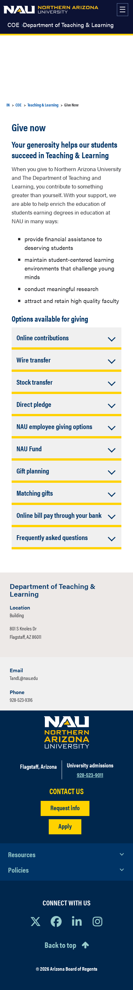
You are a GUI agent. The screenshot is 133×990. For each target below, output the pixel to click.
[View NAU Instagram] (97, 921)
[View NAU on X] (35, 921)
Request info (65, 807)
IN (8, 105)
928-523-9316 (21, 699)
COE (13, 25)
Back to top (60, 944)
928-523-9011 (90, 775)
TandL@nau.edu (24, 678)
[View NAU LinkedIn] (76, 921)
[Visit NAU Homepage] (66, 732)
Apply (65, 825)
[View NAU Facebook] (56, 921)
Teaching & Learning (42, 105)
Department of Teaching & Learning (68, 25)
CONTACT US (66, 791)
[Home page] (50, 9)
